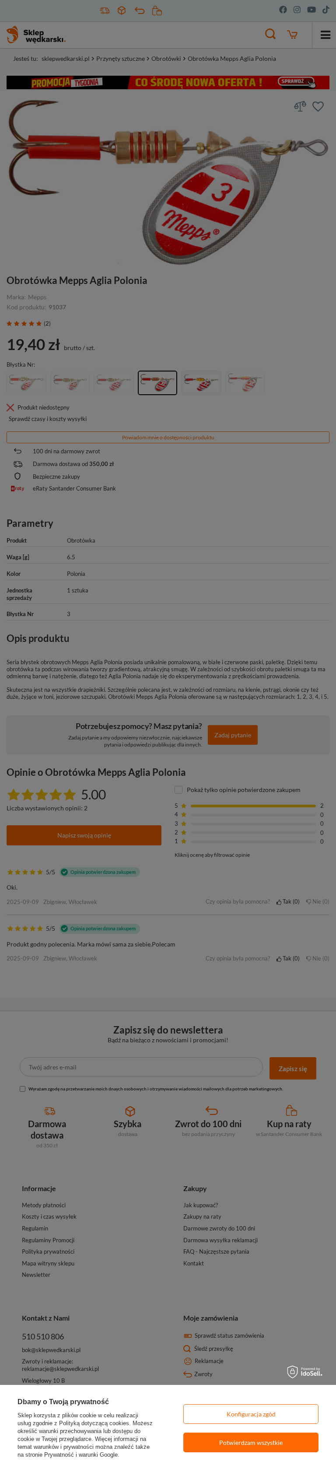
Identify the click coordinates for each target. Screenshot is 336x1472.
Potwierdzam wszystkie (251, 1442)
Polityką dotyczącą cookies (94, 1423)
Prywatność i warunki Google (81, 1454)
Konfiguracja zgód (251, 1414)
